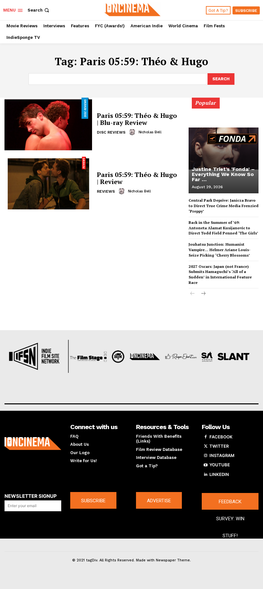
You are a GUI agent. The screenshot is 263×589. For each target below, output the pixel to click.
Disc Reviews (111, 132)
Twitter (219, 446)
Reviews (106, 191)
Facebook (221, 436)
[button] (39, 10)
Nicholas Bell (150, 132)
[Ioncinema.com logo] (32, 443)
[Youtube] (205, 465)
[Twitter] (205, 446)
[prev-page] (193, 294)
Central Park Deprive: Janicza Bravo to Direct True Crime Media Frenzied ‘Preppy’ (224, 206)
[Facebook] (205, 437)
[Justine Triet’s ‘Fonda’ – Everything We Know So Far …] (224, 148)
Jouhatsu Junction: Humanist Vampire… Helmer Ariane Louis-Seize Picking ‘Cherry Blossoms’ (219, 250)
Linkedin (219, 474)
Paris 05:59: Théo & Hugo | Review (137, 178)
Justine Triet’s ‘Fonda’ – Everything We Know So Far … (223, 174)
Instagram (221, 455)
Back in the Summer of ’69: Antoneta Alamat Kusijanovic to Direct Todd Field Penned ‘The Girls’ (223, 228)
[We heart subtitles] (132, 9)
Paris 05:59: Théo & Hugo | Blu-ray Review (137, 119)
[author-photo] (133, 132)
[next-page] (203, 294)
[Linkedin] (205, 475)
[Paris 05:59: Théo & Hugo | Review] (48, 183)
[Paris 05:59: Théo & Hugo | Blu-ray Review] (48, 124)
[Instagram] (205, 456)
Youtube (219, 464)
